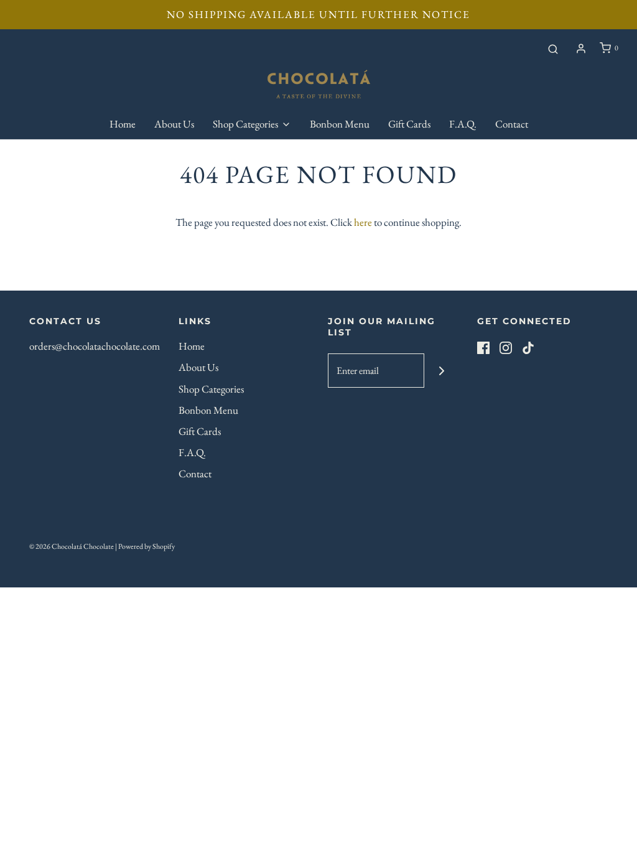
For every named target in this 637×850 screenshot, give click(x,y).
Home (122, 124)
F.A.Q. (463, 124)
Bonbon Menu (340, 124)
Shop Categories (211, 389)
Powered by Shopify (146, 546)
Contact (511, 124)
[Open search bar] (553, 48)
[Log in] (581, 48)
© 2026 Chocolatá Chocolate (71, 546)
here (363, 222)
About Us (174, 124)
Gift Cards (409, 124)
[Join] (441, 370)
